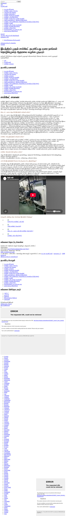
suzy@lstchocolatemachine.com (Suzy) (18, 249)
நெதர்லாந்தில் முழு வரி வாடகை (13, 29)
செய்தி (3, 34)
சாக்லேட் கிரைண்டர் (9, 14)
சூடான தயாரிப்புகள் (47, 253)
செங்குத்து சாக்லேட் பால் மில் (16, 221)
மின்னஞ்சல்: (4, 247)
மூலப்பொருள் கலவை (10, 12)
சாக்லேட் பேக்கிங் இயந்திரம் (12, 26)
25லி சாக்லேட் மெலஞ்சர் (14, 226)
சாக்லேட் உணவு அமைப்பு (11, 11)
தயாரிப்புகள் (4, 6)
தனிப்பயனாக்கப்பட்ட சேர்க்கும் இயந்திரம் (15, 20)
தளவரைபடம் (57, 253)
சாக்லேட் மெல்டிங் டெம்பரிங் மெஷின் (14, 18)
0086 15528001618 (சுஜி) (8, 252)
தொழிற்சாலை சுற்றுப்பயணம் (12, 40)
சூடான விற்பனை (9, 9)
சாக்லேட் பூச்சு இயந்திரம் (11, 17)
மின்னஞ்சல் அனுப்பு (6, 304)
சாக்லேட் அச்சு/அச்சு (10, 28)
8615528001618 (5, 305)
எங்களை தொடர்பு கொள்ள (8, 43)
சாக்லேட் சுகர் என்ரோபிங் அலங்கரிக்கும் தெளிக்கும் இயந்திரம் (21, 21)
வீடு (2, 5)
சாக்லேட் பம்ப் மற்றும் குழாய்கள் (12, 25)
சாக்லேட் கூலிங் (8, 23)
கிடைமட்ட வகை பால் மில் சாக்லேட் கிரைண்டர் (20, 231)
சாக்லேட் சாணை (9, 64)
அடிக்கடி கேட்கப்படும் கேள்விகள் (10, 35)
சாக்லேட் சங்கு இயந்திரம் (15, 235)
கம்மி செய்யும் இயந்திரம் (11, 31)
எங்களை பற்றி (5, 37)
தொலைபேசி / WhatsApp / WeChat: (10, 250)
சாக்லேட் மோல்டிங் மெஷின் (11, 15)
